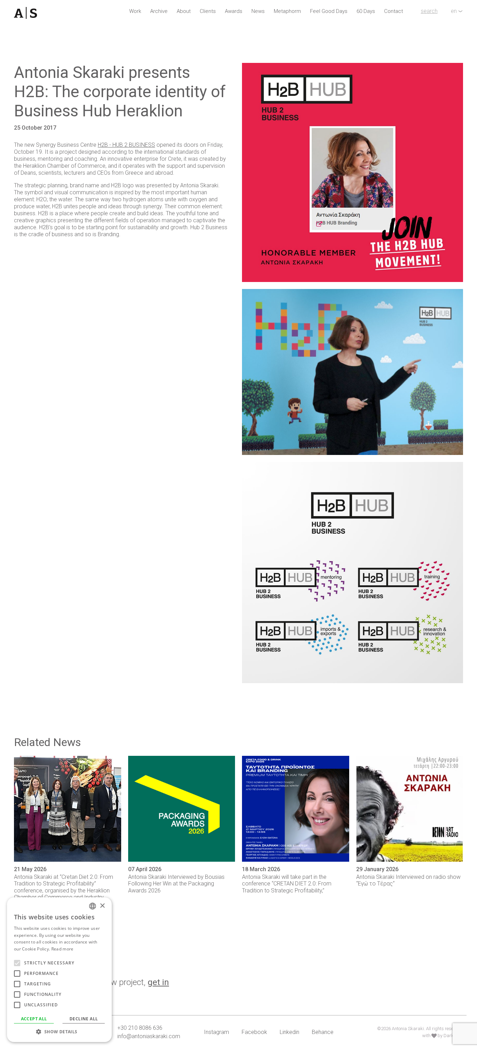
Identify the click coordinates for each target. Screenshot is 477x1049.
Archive (159, 11)
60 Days (366, 11)
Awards (233, 11)
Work (135, 11)
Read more (62, 949)
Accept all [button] (34, 1019)
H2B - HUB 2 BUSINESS (126, 145)
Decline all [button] (83, 1019)
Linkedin (289, 1032)
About (184, 11)
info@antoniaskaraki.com (148, 1036)
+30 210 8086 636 (139, 1028)
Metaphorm (287, 11)
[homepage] (29, 13)
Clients (208, 11)
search (429, 11)
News (258, 11)
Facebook (254, 1032)
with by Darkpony (442, 1035)
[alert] (59, 969)
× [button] (102, 906)
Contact (393, 11)
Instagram (216, 1032)
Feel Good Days (328, 11)
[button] (59, 1031)
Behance (322, 1032)
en (454, 11)
